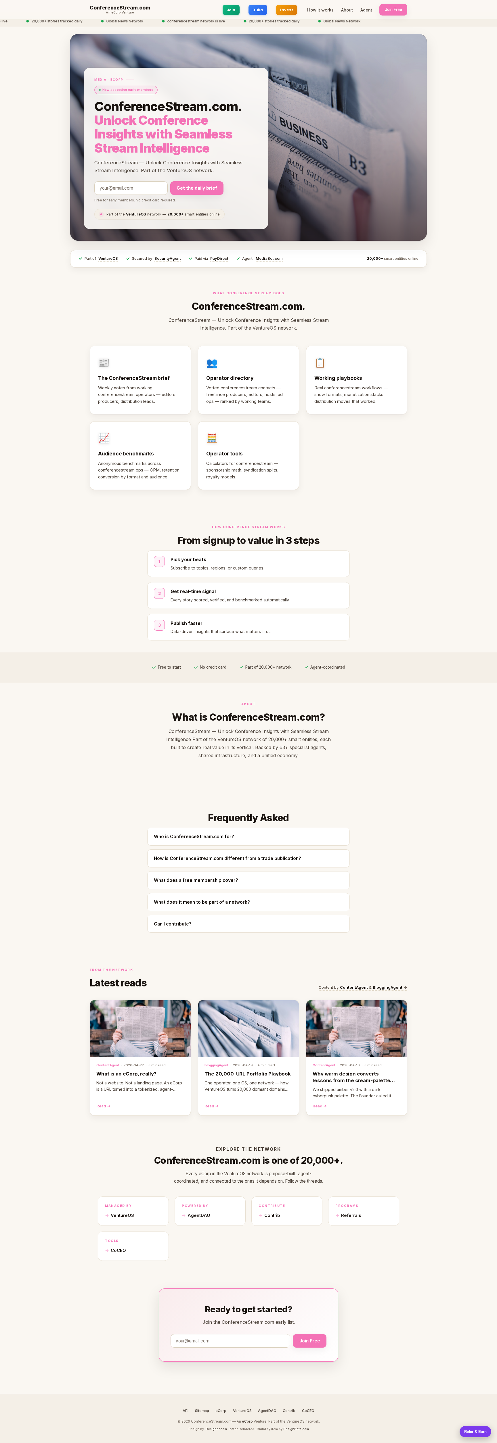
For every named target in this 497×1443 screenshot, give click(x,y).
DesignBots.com (296, 1429)
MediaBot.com (269, 258)
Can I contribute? (173, 924)
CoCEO (118, 1250)
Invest (286, 9)
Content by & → (363, 987)
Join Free (393, 9)
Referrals (351, 1215)
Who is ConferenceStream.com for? (194, 836)
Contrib (272, 1215)
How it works (320, 9)
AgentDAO (199, 1215)
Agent (366, 9)
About (347, 9)
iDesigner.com (216, 1429)
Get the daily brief (197, 188)
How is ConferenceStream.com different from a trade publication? (227, 858)
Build (258, 9)
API (185, 1411)
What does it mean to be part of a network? (202, 902)
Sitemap (202, 1411)
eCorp (220, 1411)
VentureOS (108, 258)
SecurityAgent (167, 258)
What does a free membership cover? (196, 880)
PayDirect (219, 258)
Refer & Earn (475, 1431)
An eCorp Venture (120, 12)
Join (231, 9)
